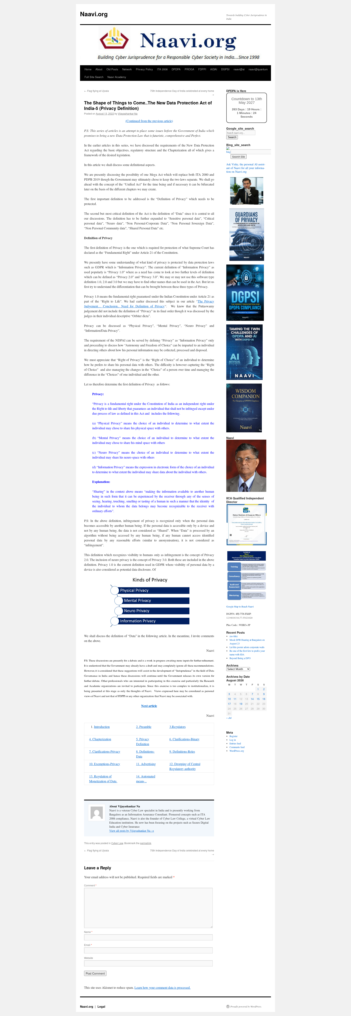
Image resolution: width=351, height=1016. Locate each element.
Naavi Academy (116, 77)
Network (127, 69)
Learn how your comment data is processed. (162, 987)
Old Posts (112, 69)
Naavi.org (94, 13)
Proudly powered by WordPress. (246, 1006)
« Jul (229, 717)
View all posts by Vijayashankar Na (131, 831)
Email (88, 945)
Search (232, 137)
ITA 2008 (162, 69)
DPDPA (176, 69)
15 (258, 698)
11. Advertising (146, 764)
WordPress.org (237, 750)
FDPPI (202, 69)
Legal (101, 1006)
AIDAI (213, 69)
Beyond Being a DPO (240, 658)
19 (240, 703)
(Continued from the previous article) (149, 121)
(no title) (234, 636)
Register (233, 736)
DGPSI (225, 69)
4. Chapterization (100, 739)
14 (252, 698)
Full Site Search (93, 77)
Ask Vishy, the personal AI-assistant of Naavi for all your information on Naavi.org (245, 167)
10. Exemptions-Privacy (104, 764)
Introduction (102, 726)
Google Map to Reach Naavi (240, 606)
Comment (90, 885)
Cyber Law (117, 843)
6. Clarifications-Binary (184, 739)
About (98, 69)
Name (88, 932)
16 (263, 698)
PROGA (189, 69)
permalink (145, 843)
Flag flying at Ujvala (96, 90)
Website (88, 958)
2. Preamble (143, 726)
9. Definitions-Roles (182, 751)
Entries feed (235, 743)
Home (87, 69)
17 (229, 703)
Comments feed (237, 747)
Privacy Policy (144, 69)
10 (229, 698)
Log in (233, 739)
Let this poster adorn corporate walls (247, 647)
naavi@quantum (258, 69)
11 (235, 698)
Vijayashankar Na (128, 113)
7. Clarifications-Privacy (104, 751)
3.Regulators (177, 726)
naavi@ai (239, 69)
